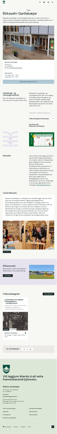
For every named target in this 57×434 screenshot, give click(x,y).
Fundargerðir (7, 414)
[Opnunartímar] (44, 2)
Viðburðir (5, 411)
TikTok (29, 426)
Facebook (16, 426)
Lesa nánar (8, 275)
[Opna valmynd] (52, 2)
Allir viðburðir (48, 294)
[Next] (9, 251)
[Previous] (4, 251)
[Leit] (40, 2)
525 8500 (6, 394)
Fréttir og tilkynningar (9, 408)
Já (24, 349)
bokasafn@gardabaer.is (15, 68)
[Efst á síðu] (53, 426)
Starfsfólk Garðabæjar (35, 408)
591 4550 (9, 66)
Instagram (23, 426)
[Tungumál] (48, 2)
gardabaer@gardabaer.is (10, 396)
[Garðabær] (28, 2)
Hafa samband (33, 414)
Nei (30, 349)
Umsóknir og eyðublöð (9, 418)
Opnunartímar (33, 411)
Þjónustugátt (8, 426)
